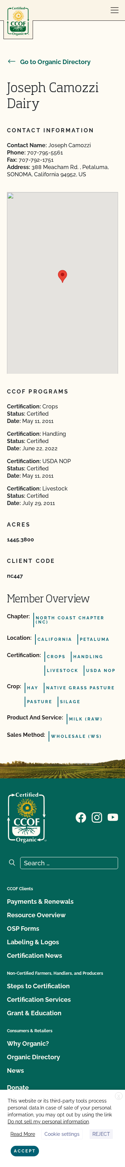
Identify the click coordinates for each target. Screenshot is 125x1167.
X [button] (118, 1096)
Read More (22, 1134)
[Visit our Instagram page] (97, 817)
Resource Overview (36, 915)
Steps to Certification (38, 986)
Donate (18, 1087)
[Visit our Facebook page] (81, 817)
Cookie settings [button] (62, 1134)
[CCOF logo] (18, 21)
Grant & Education (34, 1013)
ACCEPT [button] (25, 1151)
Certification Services (39, 999)
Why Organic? (28, 1043)
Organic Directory (33, 1057)
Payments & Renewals (40, 901)
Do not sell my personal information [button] (48, 1121)
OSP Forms (23, 928)
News (15, 1070)
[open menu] (115, 10)
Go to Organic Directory (55, 61)
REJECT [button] (101, 1134)
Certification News (34, 955)
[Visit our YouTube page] (113, 817)
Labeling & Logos (33, 942)
